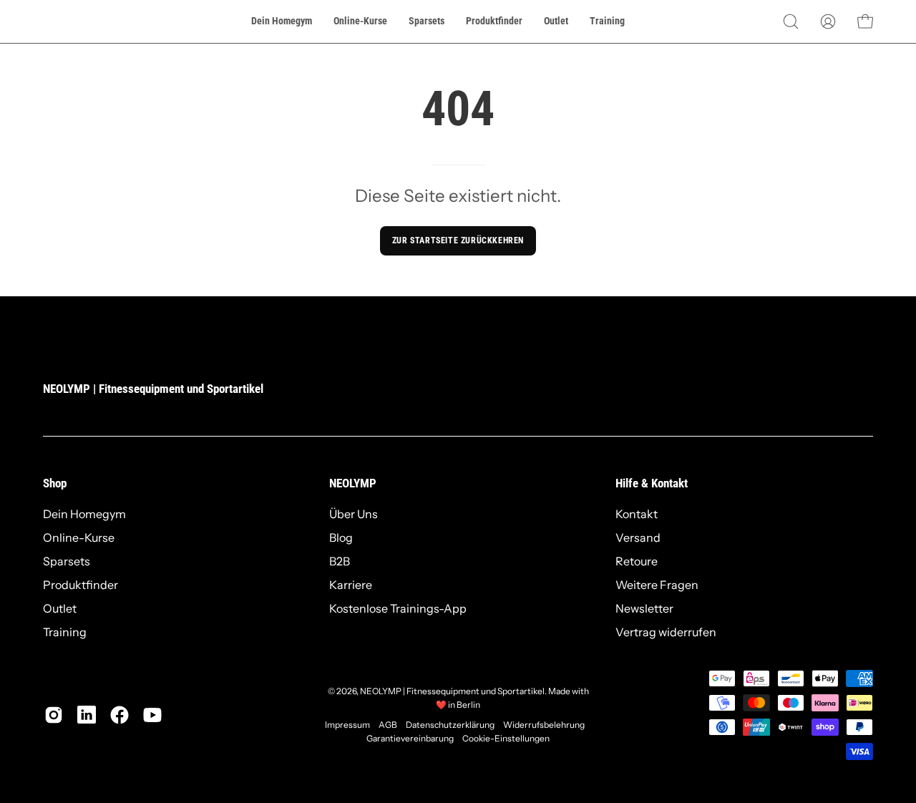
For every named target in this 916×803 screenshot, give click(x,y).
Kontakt (636, 514)
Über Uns (353, 514)
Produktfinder (80, 585)
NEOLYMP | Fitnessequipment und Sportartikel (153, 388)
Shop (55, 483)
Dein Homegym (84, 514)
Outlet (60, 608)
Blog (341, 537)
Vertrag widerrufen (665, 632)
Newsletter (644, 608)
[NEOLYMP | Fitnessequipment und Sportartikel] (78, 21)
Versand (638, 537)
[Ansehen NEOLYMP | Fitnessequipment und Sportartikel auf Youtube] (152, 715)
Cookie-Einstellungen (506, 738)
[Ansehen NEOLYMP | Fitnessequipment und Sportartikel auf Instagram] (53, 715)
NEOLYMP (352, 483)
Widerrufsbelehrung (544, 724)
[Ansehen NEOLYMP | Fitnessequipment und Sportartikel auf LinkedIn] (86, 715)
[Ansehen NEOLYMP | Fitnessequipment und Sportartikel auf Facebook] (119, 715)
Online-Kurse (78, 537)
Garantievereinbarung (410, 738)
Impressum (347, 724)
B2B (339, 561)
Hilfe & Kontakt (651, 483)
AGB (388, 724)
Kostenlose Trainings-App (398, 608)
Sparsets (66, 561)
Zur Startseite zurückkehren (458, 240)
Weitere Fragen (656, 585)
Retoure (636, 561)
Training (65, 632)
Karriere (350, 585)
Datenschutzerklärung (450, 724)
